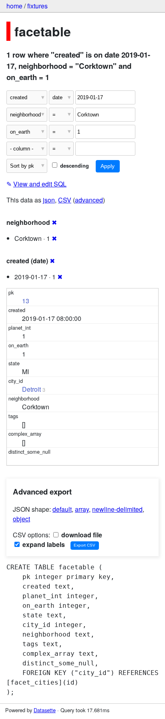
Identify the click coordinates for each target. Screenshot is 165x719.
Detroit (31, 389)
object (21, 518)
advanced (89, 199)
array (82, 509)
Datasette (45, 710)
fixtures (37, 5)
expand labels (43, 544)
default (62, 509)
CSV (64, 199)
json (49, 199)
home (14, 5)
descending (73, 165)
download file (81, 534)
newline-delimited (117, 509)
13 (25, 300)
